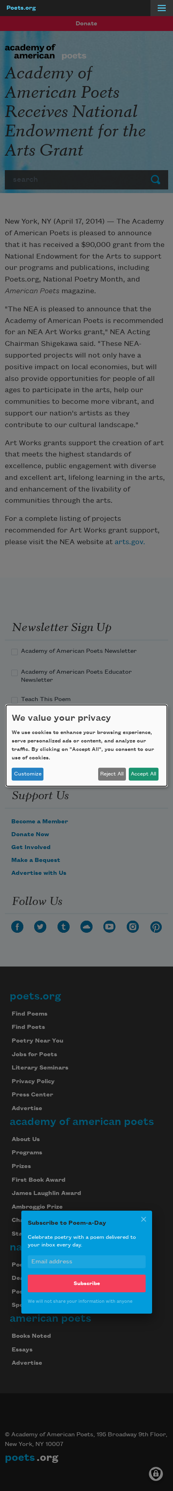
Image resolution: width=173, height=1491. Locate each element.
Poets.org (21, 8)
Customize (27, 774)
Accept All (143, 774)
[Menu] (161, 8)
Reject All (112, 774)
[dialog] (86, 745)
